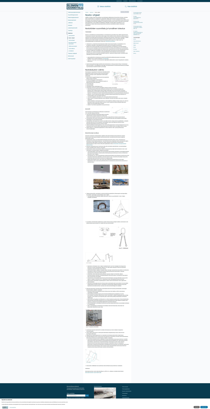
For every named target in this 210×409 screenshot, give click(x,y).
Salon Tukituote (136, 51)
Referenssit (71, 56)
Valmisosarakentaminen (74, 12)
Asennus (91, 12)
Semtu (134, 53)
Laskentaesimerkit (72, 28)
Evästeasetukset (125, 397)
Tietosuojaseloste (126, 389)
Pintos (134, 47)
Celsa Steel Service (137, 41)
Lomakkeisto (71, 50)
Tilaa (87, 395)
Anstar (134, 39)
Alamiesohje (105, 58)
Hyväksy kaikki (204, 407)
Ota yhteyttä (139, 1)
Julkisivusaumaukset (73, 46)
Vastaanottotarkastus (110, 41)
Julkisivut (70, 22)
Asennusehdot (72, 35)
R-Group (135, 49)
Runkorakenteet (72, 20)
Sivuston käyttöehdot (126, 391)
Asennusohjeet (72, 40)
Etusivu (87, 12)
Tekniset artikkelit (72, 53)
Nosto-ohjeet (97, 12)
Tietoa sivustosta (132, 1)
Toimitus (70, 30)
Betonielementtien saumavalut (72, 43)
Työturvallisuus (72, 48)
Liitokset (70, 25)
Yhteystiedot (125, 393)
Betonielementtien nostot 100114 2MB (93, 372)
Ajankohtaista (119, 1)
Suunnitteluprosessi (73, 15)
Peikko (134, 45)
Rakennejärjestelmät (73, 17)
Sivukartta (125, 1)
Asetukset (196, 407)
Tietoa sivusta (125, 386)
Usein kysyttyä (71, 58)
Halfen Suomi (136, 43)
